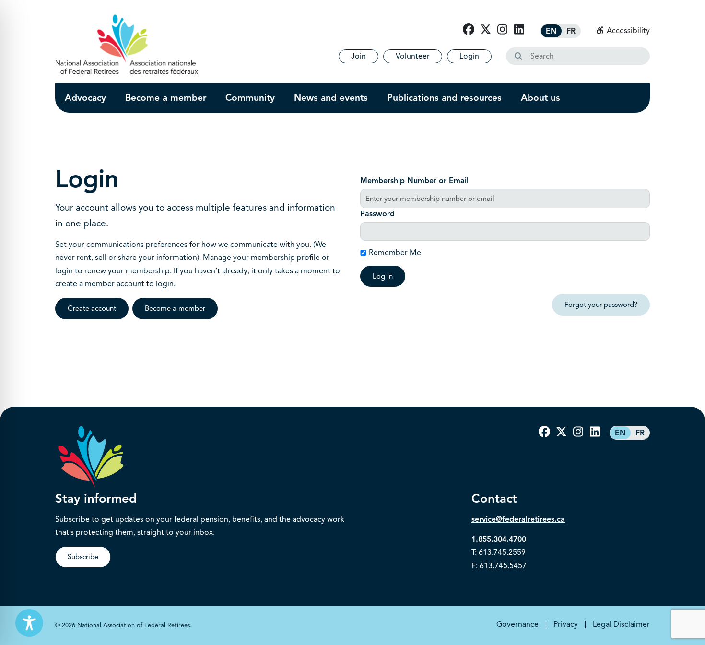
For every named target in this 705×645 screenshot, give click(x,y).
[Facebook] (468, 30)
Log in (383, 276)
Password (377, 214)
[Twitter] (485, 30)
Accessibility (627, 30)
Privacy (565, 624)
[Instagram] (502, 30)
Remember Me (395, 253)
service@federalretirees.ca (518, 519)
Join (358, 56)
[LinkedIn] (519, 30)
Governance (517, 624)
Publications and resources (444, 98)
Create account (92, 308)
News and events (331, 98)
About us (540, 98)
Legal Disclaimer (621, 624)
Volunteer (413, 56)
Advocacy (85, 98)
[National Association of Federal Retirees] (127, 44)
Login (469, 56)
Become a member (165, 98)
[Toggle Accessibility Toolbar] (29, 623)
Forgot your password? (600, 304)
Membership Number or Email (414, 181)
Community (250, 98)
